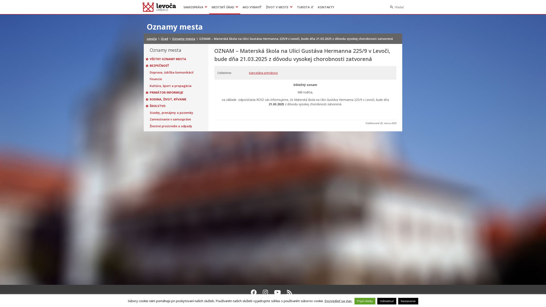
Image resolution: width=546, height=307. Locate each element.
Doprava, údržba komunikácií (171, 72)
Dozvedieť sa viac (338, 301)
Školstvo (158, 106)
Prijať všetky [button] (365, 301)
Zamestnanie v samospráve (170, 119)
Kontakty (326, 7)
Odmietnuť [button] (387, 301)
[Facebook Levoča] (254, 292)
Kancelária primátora (263, 73)
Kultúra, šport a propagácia (171, 86)
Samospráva (193, 7)
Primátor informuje (166, 92)
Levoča (159, 7)
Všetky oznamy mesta (168, 59)
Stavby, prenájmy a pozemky (171, 113)
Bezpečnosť (159, 66)
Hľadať (399, 7)
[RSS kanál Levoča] (289, 292)
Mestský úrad (223, 7)
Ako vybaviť (252, 7)
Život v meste (277, 7)
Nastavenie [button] (408, 301)
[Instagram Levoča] (265, 292)
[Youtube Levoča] (277, 292)
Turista (303, 7)
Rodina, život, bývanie (168, 99)
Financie (156, 79)
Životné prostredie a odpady (171, 126)
